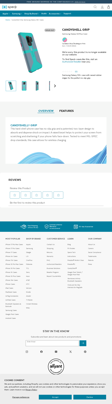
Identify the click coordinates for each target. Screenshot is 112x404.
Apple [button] (5, 13)
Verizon (29, 288)
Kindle (28, 292)
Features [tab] (66, 110)
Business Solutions (53, 268)
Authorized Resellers (54, 264)
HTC (27, 284)
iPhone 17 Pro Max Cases (14, 244)
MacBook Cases (11, 292)
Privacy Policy (31, 389)
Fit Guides (71, 248)
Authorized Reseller (71, 61)
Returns (49, 252)
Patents (90, 260)
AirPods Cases (10, 300)
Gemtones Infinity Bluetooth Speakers (74, 279)
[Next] (54, 85)
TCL (27, 268)
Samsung (29, 248)
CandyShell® (72, 268)
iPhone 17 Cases (11, 252)
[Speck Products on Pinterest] (85, 351)
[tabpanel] (56, 140)
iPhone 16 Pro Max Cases (14, 264)
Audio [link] (44, 13)
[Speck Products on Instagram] (27, 351)
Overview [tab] (46, 110)
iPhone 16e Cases (11, 280)
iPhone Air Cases (11, 256)
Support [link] (67, 13)
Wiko (28, 308)
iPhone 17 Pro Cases (12, 248)
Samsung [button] (16, 13)
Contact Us (50, 244)
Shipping (50, 248)
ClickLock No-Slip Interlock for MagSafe (74, 286)
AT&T (28, 280)
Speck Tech (71, 252)
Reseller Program (53, 272)
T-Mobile (29, 300)
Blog (69, 244)
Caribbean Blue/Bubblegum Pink (65, 40)
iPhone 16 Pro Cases (12, 268)
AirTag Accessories (11, 296)
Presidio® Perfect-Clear (75, 260)
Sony (28, 272)
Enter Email (31, 342)
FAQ (48, 260)
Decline (90, 397)
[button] (108, 7)
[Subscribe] (82, 343)
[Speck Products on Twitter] (70, 351)
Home (7, 20)
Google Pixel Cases (12, 314)
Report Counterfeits (54, 276)
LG (27, 256)
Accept (55, 397)
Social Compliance (94, 252)
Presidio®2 (71, 264)
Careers (90, 248)
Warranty (50, 256)
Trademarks (92, 256)
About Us (91, 244)
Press (90, 264)
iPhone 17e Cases (11, 260)
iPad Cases (9, 288)
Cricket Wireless (31, 304)
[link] (102, 7)
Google (28, 252)
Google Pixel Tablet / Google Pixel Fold (75, 273)
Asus (28, 276)
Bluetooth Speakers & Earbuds (13, 305)
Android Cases (10, 318)
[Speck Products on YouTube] (56, 351)
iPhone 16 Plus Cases (12, 276)
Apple (28, 244)
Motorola (29, 264)
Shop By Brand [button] (30, 13)
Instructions (71, 256)
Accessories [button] (54, 13)
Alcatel (28, 296)
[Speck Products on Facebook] (41, 351)
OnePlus (29, 260)
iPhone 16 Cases (11, 272)
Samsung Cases (11, 310)
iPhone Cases (10, 284)
